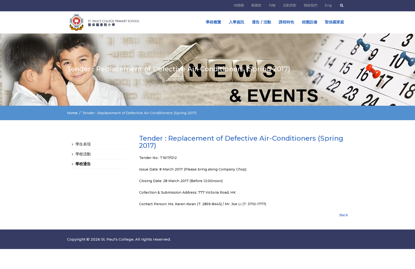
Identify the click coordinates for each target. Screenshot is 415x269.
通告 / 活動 (261, 22)
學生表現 (83, 144)
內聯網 (239, 5)
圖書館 (256, 5)
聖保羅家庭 (334, 22)
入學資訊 (236, 22)
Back (343, 215)
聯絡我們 (310, 5)
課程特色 (286, 22)
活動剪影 (289, 5)
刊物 (272, 5)
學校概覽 (213, 22)
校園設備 (309, 22)
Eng (328, 5)
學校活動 (83, 154)
